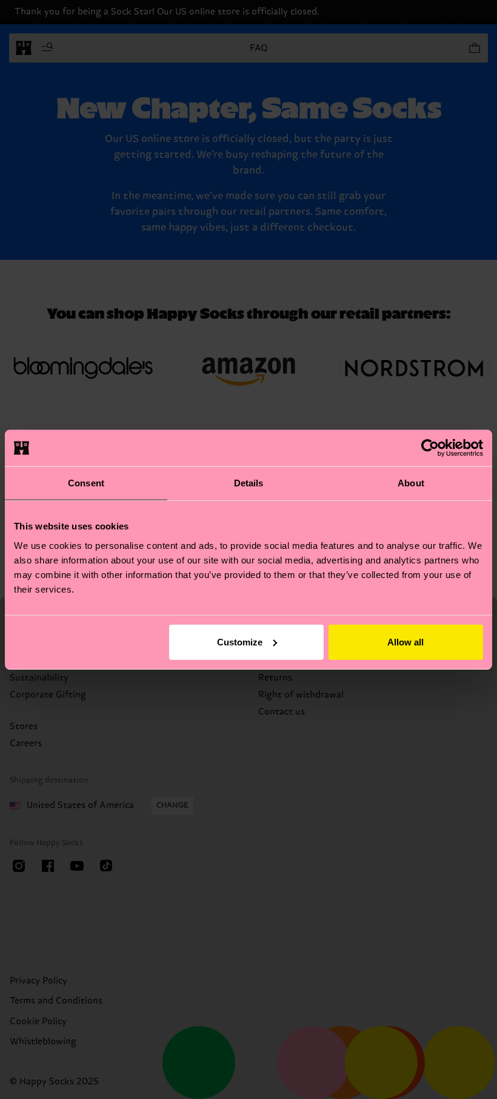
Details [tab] (249, 483)
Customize (239, 641)
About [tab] (411, 483)
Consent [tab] (86, 483)
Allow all (405, 641)
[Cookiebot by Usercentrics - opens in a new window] (430, 448)
